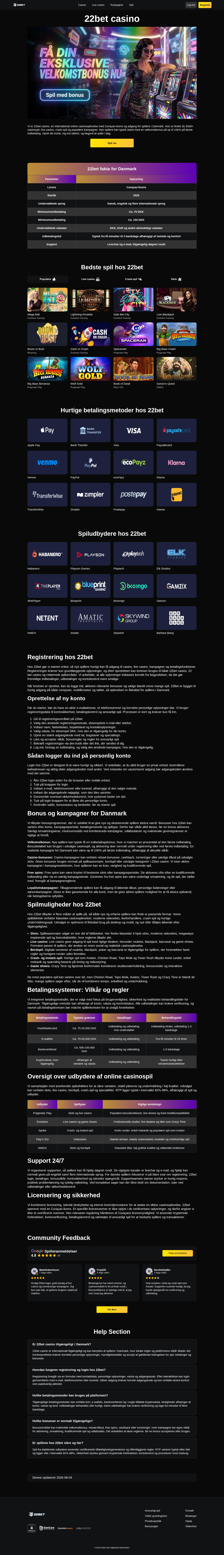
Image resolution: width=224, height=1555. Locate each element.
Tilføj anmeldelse (177, 1253)
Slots (174, 279)
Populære (45, 279)
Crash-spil (131, 279)
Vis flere (112, 1309)
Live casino (88, 279)
